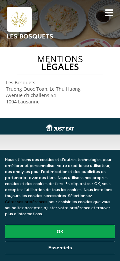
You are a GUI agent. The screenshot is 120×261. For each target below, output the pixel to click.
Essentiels (60, 247)
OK (60, 231)
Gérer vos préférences (26, 201)
